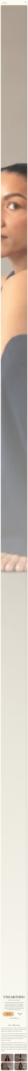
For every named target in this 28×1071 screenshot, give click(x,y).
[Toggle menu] (25, 2)
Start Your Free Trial (8, 1014)
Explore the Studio (20, 1014)
